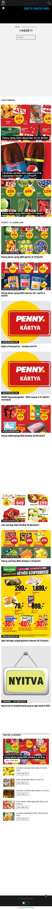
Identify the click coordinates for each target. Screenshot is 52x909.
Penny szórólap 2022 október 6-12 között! (21, 561)
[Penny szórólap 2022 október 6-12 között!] (26, 544)
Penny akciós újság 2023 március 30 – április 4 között (23, 294)
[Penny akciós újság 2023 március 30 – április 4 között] (26, 276)
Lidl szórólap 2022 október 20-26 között (20, 525)
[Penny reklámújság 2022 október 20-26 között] (26, 419)
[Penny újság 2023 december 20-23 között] (26, 123)
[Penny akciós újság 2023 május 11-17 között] (26, 198)
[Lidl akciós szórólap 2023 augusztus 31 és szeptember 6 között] (26, 160)
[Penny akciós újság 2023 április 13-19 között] (26, 240)
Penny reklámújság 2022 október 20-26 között (23, 435)
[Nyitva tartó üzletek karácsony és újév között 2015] (26, 674)
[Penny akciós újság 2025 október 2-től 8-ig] (26, 752)
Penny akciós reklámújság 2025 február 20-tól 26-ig (32, 802)
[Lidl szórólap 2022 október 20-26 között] (26, 508)
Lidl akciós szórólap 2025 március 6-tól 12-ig (32, 790)
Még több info (23, 774)
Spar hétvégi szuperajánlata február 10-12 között (24, 640)
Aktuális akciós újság (11, 253)
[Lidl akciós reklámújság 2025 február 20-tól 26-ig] (8, 816)
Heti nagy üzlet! (20, 702)
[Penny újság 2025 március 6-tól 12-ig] (8, 783)
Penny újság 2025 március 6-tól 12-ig (30, 779)
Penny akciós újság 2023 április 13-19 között (22, 257)
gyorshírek (7, 702)
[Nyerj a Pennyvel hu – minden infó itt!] (26, 322)
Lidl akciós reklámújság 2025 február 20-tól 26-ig (32, 814)
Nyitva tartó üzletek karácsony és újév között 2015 (25, 706)
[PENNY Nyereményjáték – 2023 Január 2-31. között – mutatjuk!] (26, 373)
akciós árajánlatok (10, 342)
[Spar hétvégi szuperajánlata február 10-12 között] (26, 602)
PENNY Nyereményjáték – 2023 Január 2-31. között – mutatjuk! (25, 398)
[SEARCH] (49, 3)
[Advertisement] (26, 68)
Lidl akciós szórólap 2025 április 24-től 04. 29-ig (31, 769)
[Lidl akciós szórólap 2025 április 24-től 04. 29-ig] (8, 771)
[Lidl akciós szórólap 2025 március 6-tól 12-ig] (8, 794)
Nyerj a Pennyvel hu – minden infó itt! (19, 346)
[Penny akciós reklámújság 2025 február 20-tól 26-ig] (8, 805)
